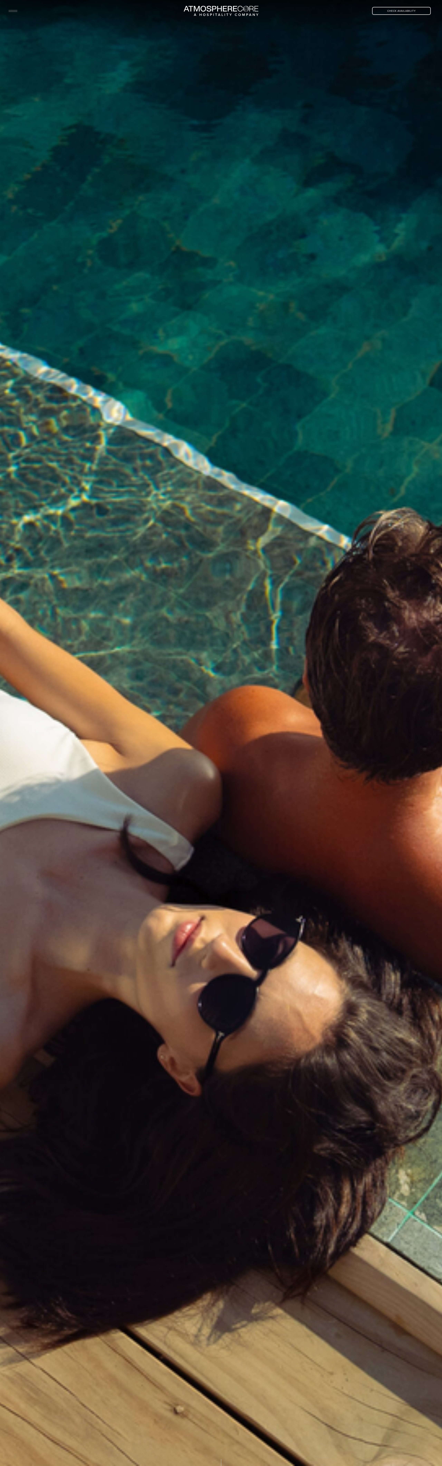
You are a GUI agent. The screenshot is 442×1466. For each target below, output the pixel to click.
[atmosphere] (221, 10)
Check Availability (401, 10)
